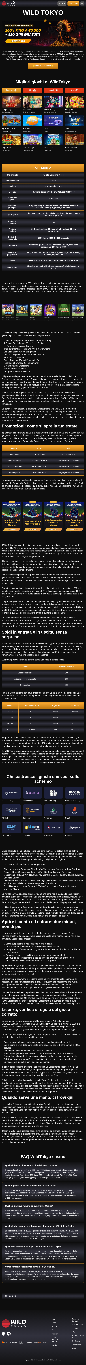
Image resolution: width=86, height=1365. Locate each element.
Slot (72, 90)
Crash (51, 90)
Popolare (9, 90)
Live (31, 90)
